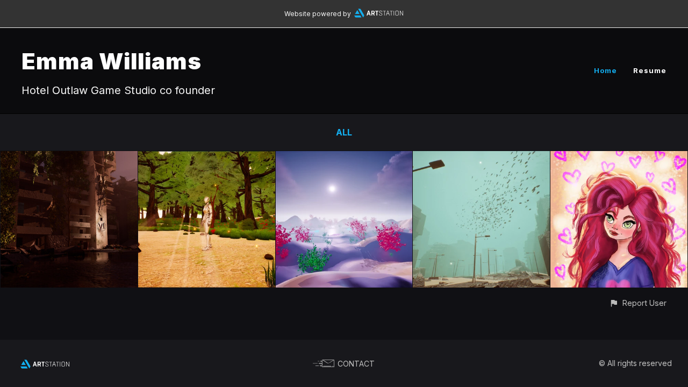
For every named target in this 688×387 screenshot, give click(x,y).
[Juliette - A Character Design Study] (618, 158)
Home (605, 70)
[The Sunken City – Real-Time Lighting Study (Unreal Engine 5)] (481, 158)
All (344, 132)
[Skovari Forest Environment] (206, 158)
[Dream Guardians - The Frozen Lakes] (344, 158)
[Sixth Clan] (69, 158)
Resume (649, 70)
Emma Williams (112, 61)
